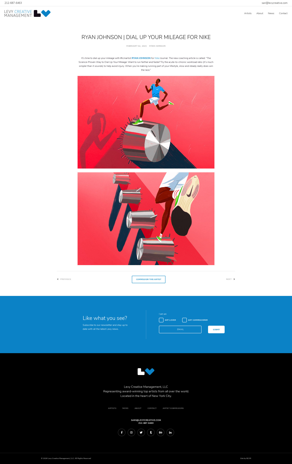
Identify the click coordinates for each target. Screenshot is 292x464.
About (259, 13)
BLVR (248, 458)
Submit (216, 329)
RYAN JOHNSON (141, 58)
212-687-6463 (13, 3)
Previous (65, 279)
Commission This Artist (148, 279)
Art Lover (170, 320)
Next (229, 279)
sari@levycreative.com (274, 3)
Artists (248, 13)
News (271, 13)
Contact (283, 13)
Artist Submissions (173, 408)
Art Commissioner (198, 320)
